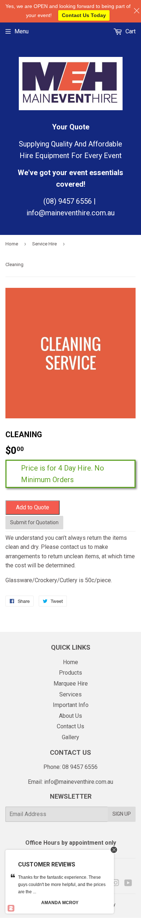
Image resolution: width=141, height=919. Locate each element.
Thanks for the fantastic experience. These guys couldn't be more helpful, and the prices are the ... (62, 884)
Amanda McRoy (59, 902)
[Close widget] (114, 850)
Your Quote (70, 127)
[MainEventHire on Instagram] (115, 883)
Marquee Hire (71, 683)
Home (11, 244)
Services (70, 694)
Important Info (71, 704)
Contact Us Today (84, 15)
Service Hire (44, 244)
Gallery (70, 737)
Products (70, 672)
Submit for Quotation (34, 522)
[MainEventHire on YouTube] (128, 883)
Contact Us (70, 726)
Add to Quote (32, 507)
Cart (130, 31)
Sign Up (121, 814)
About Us (70, 715)
